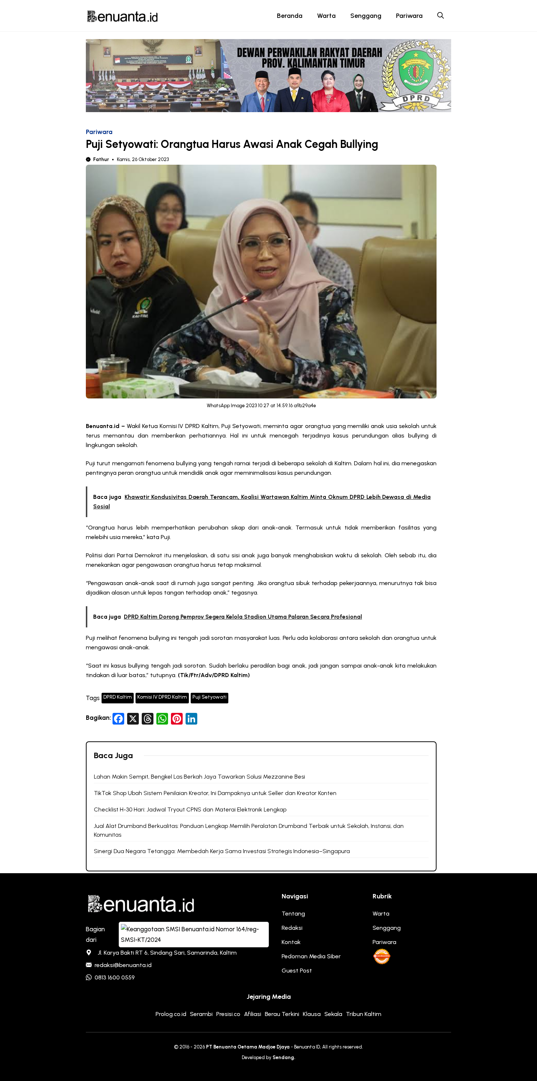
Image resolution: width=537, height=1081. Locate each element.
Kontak (291, 942)
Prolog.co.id (171, 1014)
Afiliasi (252, 1014)
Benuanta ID (307, 1047)
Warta (326, 16)
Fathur (101, 159)
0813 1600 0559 (115, 977)
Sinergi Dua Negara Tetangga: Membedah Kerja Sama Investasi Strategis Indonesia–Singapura (222, 851)
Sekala (333, 1014)
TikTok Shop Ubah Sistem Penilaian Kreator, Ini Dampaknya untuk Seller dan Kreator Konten (215, 793)
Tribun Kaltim (363, 1014)
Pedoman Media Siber (311, 956)
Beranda (289, 16)
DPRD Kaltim (117, 697)
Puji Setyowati (209, 697)
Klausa (312, 1014)
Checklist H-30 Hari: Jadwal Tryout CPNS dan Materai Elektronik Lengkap (190, 809)
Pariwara (409, 16)
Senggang (365, 16)
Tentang (293, 913)
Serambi (201, 1014)
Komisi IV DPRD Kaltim (162, 697)
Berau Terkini (282, 1014)
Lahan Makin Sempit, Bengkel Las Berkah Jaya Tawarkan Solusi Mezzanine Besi (199, 776)
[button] (440, 16)
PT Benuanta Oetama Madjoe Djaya (248, 1047)
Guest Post (297, 970)
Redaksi (292, 927)
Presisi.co (228, 1014)
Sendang (283, 1057)
